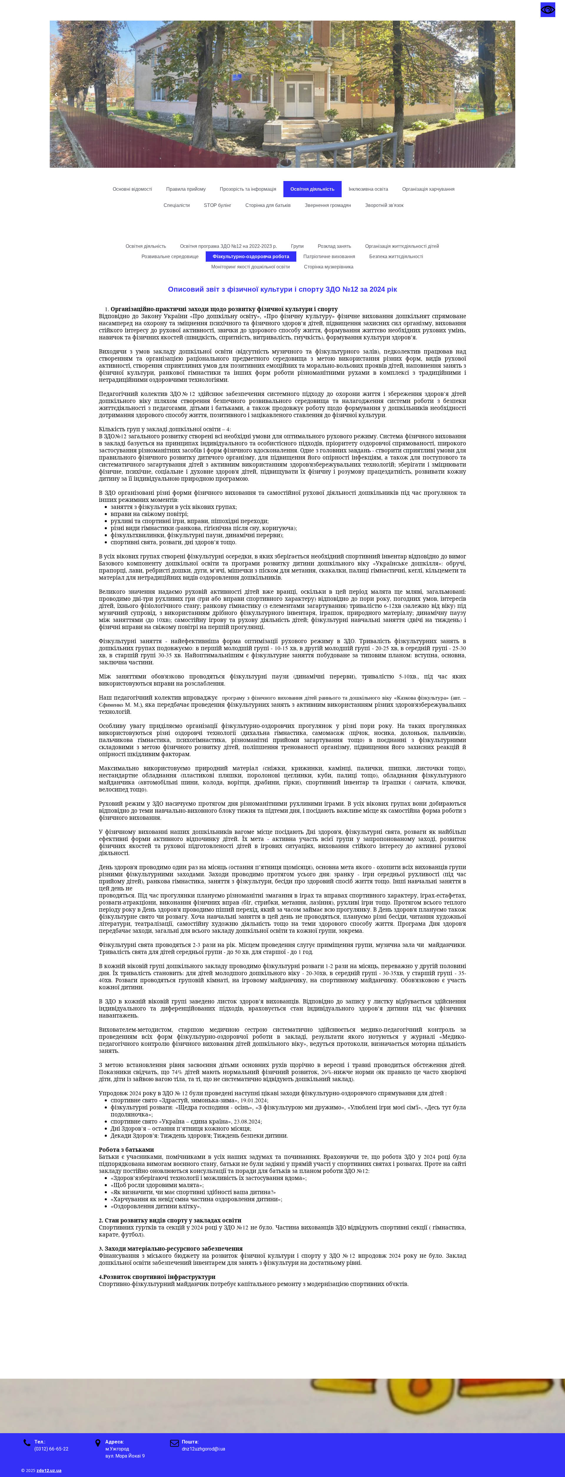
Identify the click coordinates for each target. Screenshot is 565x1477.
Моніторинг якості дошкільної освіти (250, 266)
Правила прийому (186, 189)
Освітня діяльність (312, 189)
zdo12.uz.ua (49, 1470)
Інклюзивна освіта (368, 189)
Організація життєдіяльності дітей (402, 246)
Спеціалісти (177, 205)
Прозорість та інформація (248, 189)
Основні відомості (132, 189)
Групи (297, 246)
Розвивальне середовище (170, 256)
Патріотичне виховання (329, 256)
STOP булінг (217, 205)
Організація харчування (428, 189)
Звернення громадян (328, 205)
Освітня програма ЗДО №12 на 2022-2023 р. (228, 246)
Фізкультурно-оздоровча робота (251, 256)
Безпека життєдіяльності (396, 256)
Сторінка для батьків (268, 205)
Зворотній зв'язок (384, 205)
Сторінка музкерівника (328, 266)
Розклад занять (334, 246)
